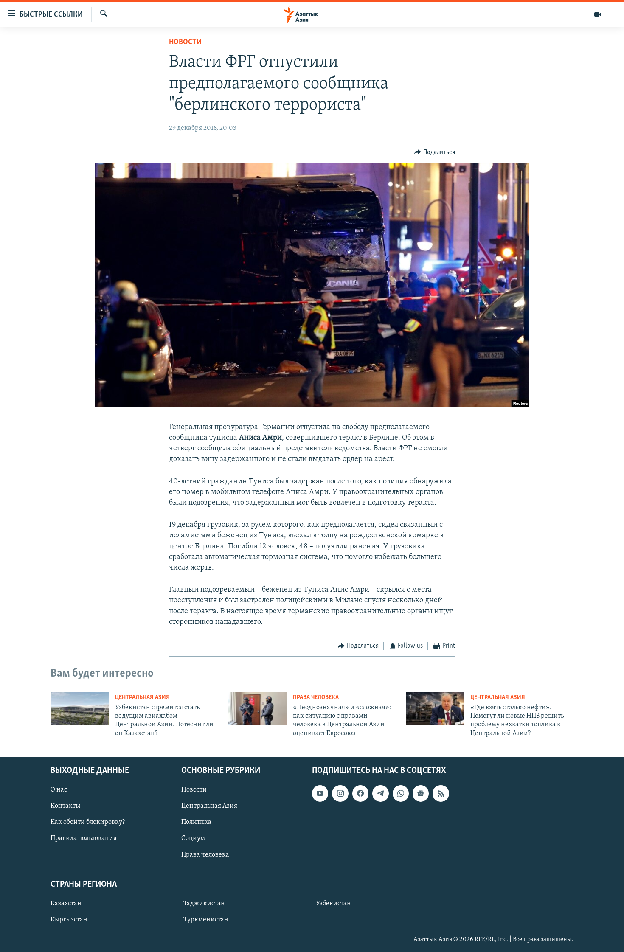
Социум (193, 838)
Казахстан (66, 903)
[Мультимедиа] (597, 14)
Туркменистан (205, 919)
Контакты (65, 806)
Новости (185, 42)
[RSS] (441, 793)
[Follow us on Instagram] (340, 793)
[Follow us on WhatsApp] (401, 793)
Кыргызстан (69, 919)
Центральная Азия (142, 697)
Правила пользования (84, 838)
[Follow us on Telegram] (380, 793)
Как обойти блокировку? (88, 822)
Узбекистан (333, 903)
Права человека (316, 697)
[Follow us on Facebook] (360, 793)
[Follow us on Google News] (421, 793)
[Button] (434, 152)
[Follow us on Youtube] (320, 793)
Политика (196, 822)
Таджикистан (204, 903)
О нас (59, 789)
